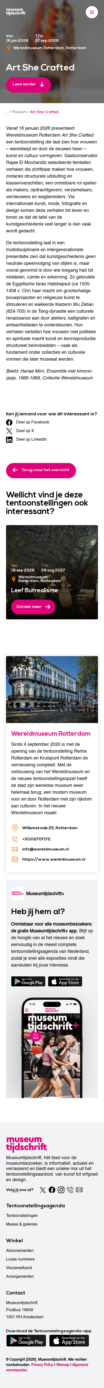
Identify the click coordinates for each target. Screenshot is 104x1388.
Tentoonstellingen (22, 1215)
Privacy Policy (42, 1365)
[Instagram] (61, 1190)
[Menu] (92, 12)
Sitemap (62, 1365)
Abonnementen (20, 1250)
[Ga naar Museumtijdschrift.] (7, 112)
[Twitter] (43, 1190)
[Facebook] (52, 1190)
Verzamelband (19, 1268)
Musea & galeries (21, 1224)
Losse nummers (20, 1259)
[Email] (79, 1190)
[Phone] (70, 1190)
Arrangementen (20, 1276)
